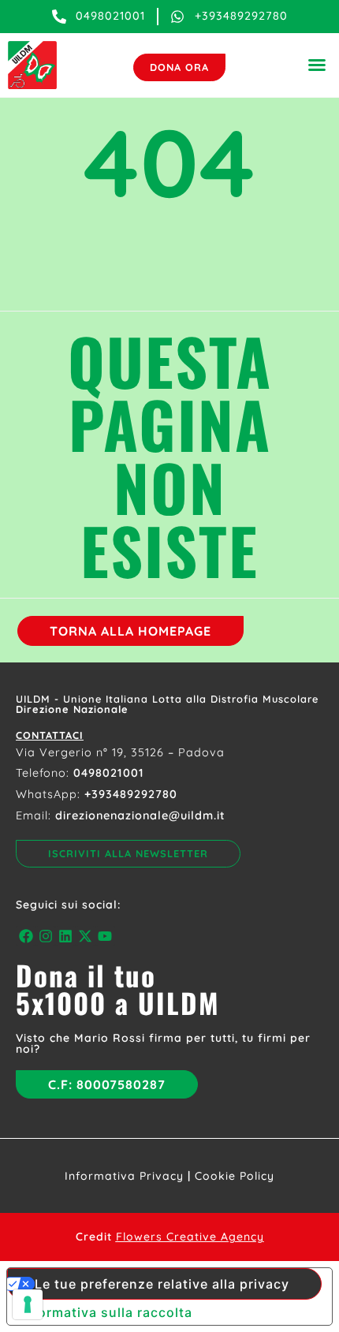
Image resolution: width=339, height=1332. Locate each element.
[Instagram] (45, 936)
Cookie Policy (234, 1176)
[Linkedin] (65, 936)
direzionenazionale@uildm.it (140, 815)
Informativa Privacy (124, 1176)
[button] (317, 64)
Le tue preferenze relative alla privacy (162, 1284)
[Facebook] (25, 936)
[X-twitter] (85, 936)
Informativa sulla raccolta (106, 1312)
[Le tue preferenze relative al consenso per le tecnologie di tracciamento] (28, 1304)
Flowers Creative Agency (190, 1236)
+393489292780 (130, 794)
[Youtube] (105, 936)
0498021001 (108, 773)
